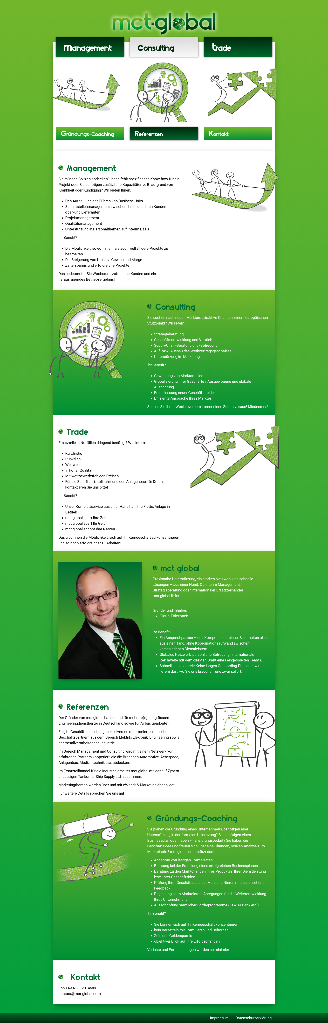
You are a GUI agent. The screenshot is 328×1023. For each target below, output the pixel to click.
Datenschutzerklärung (253, 1018)
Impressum (219, 1018)
